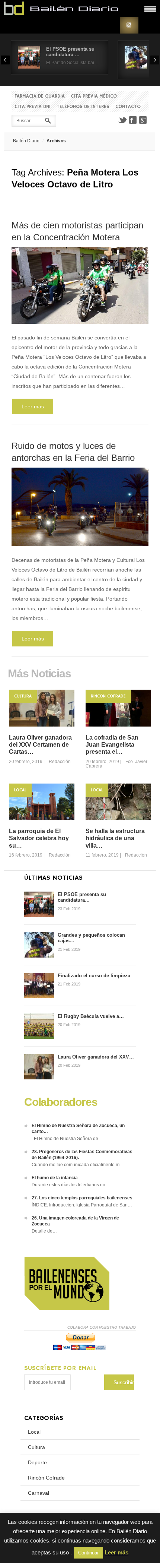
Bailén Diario (26, 140)
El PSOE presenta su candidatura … (70, 51)
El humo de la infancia (55, 1177)
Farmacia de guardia (40, 96)
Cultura (23, 696)
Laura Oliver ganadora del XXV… (96, 1057)
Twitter (122, 120)
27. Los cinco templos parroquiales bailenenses (82, 1197)
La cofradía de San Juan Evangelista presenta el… (112, 744)
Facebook (133, 120)
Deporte (37, 1462)
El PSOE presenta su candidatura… (82, 897)
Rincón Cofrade (108, 696)
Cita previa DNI (33, 107)
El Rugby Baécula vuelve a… (91, 1016)
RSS (129, 25)
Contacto (128, 107)
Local (20, 790)
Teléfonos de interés (83, 107)
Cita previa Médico (94, 96)
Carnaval (38, 1493)
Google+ (143, 120)
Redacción (60, 761)
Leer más (33, 406)
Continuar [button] (88, 1553)
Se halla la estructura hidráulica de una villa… (115, 838)
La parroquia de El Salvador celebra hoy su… (39, 838)
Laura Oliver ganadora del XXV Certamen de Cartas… (40, 744)
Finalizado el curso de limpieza (94, 975)
